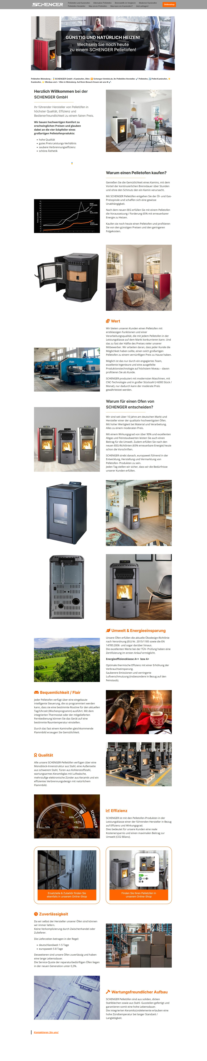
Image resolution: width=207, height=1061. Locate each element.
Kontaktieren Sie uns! (46, 1032)
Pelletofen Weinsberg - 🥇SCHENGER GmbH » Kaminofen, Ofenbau (80, 163)
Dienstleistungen (121, 163)
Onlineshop (169, 4)
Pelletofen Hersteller (76, 6)
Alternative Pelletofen (102, 3)
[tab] (40, 163)
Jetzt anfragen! (142, 6)
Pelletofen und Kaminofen (79, 3)
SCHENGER (40, 163)
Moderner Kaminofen (148, 3)
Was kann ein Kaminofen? (121, 6)
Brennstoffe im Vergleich (125, 3)
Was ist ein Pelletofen (98, 6)
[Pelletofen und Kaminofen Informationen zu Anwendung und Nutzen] (47, 4)
